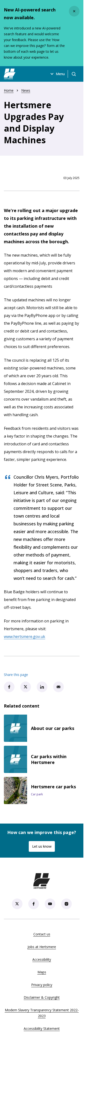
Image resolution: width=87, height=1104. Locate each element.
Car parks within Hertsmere (48, 759)
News (25, 90)
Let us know (41, 846)
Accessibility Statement (42, 1028)
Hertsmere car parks (53, 787)
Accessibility (41, 959)
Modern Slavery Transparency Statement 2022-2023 (42, 1013)
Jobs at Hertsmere (42, 946)
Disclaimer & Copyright (42, 997)
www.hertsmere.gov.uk (24, 636)
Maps (41, 972)
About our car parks (52, 728)
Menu (60, 74)
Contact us (41, 934)
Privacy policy (41, 984)
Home (9, 90)
